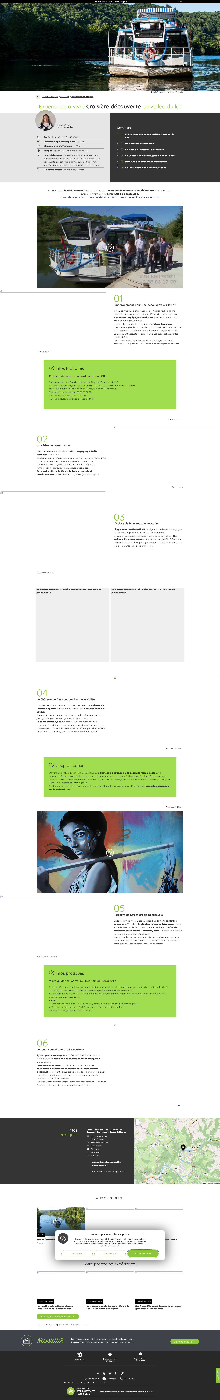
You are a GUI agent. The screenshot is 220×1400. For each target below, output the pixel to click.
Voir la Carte (79, 1359)
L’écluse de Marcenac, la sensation (144, 149)
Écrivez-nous (93, 1379)
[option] (110, 420)
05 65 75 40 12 (130, 1378)
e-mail (51, 1325)
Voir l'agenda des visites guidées (107, 1171)
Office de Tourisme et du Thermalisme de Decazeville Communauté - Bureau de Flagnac (106, 1131)
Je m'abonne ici (183, 1341)
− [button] (137, 1124)
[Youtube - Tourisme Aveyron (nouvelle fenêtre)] (104, 1373)
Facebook (95, 1152)
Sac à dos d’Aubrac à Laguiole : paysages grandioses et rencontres (158, 1307)
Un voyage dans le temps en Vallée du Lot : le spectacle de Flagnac (108, 1307)
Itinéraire (95, 1156)
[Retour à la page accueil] (38, 97)
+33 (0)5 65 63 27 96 (99, 1142)
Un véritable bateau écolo (139, 143)
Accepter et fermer (143, 1254)
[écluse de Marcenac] (72, 625)
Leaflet (204, 1183)
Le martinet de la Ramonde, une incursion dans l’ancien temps (56, 1307)
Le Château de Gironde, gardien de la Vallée (150, 156)
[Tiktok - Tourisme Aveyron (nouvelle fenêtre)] (122, 1373)
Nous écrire (96, 1146)
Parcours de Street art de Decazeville (146, 161)
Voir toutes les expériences (55, 1316)
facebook (77, 1325)
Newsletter (218, 1375)
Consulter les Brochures (140, 1359)
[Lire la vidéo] (110, 247)
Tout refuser (77, 1254)
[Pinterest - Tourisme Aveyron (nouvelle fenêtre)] (116, 1373)
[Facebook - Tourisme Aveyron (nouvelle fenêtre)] (98, 1373)
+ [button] (137, 1121)
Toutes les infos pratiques (110, 1360)
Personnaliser (110, 1254)
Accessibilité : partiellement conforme (131, 1391)
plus (85, 1325)
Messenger (111, 1378)
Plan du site (149, 1391)
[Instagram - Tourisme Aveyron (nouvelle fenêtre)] (110, 1373)
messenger (63, 1325)
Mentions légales (111, 1391)
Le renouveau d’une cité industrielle (145, 168)
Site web (95, 1149)
